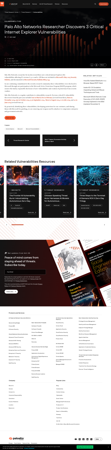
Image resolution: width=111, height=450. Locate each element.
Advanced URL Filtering (15, 340)
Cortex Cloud (59, 326)
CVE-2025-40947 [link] (97, 205)
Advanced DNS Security (15, 347)
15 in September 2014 (37, 100)
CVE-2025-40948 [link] (85, 208)
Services (34, 4)
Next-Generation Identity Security (88, 318)
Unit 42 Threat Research (45, 4)
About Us (11, 385)
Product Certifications (62, 408)
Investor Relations (13, 401)
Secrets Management (84, 340)
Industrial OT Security (14, 359)
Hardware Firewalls (36, 326)
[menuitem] (15, 4)
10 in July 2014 (65, 100)
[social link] (76, 439)
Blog (57, 385)
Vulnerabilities (23, 63)
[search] (95, 4)
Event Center (59, 398)
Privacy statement (29, 448)
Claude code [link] (56, 205)
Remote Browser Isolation (38, 374)
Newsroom (11, 408)
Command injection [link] (85, 205)
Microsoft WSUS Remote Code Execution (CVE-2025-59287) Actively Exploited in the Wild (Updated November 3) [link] (95, 100)
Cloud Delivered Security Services (18, 334)
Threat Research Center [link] (12, 12)
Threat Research (16, 63)
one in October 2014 (22, 100)
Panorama (34, 342)
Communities (59, 388)
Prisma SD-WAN (36, 370)
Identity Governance (84, 331)
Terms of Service (16, 286)
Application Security (61, 329)
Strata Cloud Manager (37, 332)
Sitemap (58, 414)
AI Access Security (14, 329)
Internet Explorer (13, 65)
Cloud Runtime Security (62, 335)
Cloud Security (60, 322)
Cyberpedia (59, 395)
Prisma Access (35, 364)
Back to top (10, 118)
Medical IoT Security (14, 356)
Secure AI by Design (14, 323)
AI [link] (11, 205)
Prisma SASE (35, 350)
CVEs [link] (64, 205)
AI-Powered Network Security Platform (19, 318)
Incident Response (83, 363)
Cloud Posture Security (62, 332)
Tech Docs (59, 417)
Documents (34, 443)
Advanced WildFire (13, 343)
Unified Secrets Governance (86, 343)
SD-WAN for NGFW (37, 335)
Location (11, 405)
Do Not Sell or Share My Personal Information (68, 424)
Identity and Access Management (87, 324)
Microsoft (20, 65)
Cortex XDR (59, 350)
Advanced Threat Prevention (16, 337)
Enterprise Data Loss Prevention (17, 350)
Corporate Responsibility (15, 395)
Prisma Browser (36, 367)
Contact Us (12, 392)
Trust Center (17, 443)
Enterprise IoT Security (15, 353)
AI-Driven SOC (60, 343)
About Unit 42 (26, 4)
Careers (11, 388)
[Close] (108, 447)
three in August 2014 (53, 100)
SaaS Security (12, 363)
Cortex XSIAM (59, 346)
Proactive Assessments (85, 359)
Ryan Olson (11, 58)
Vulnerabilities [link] (37, 12)
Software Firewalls (36, 329)
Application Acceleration (38, 353)
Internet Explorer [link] (10, 128)
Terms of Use (34, 279)
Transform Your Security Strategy (87, 366)
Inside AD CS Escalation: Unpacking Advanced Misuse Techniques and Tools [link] (94, 89)
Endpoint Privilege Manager (86, 327)
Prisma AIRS (12, 326)
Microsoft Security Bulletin (28, 65)
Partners (57, 4)
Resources (65, 4)
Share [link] (102, 64)
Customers (12, 398)
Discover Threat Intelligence (86, 369)
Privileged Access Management (87, 321)
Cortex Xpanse (60, 356)
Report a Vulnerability (62, 411)
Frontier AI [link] (17, 205)
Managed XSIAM (60, 364)
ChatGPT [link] (48, 205)
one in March (36, 98)
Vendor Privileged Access (85, 350)
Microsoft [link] (20, 128)
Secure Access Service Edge (40, 346)
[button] (102, 65)
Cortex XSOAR (59, 353)
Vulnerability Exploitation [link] (17, 208)
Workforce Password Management (88, 334)
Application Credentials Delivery (87, 347)
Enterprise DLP (35, 361)
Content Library (60, 392)
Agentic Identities (83, 337)
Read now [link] (31, 212)
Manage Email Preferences (63, 401)
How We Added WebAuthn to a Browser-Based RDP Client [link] (95, 82)
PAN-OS (34, 338)
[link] (13, 21)
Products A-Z (59, 405)
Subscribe (10, 291)
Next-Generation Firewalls (39, 322)
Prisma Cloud (59, 338)
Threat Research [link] (26, 12)
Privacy (11, 443)
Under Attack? (103, 4)
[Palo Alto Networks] (14, 4)
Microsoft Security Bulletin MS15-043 (37, 80)
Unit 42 (58, 421)
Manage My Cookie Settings (84, 447)
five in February (47, 98)
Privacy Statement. (21, 280)
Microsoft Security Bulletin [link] (32, 128)
